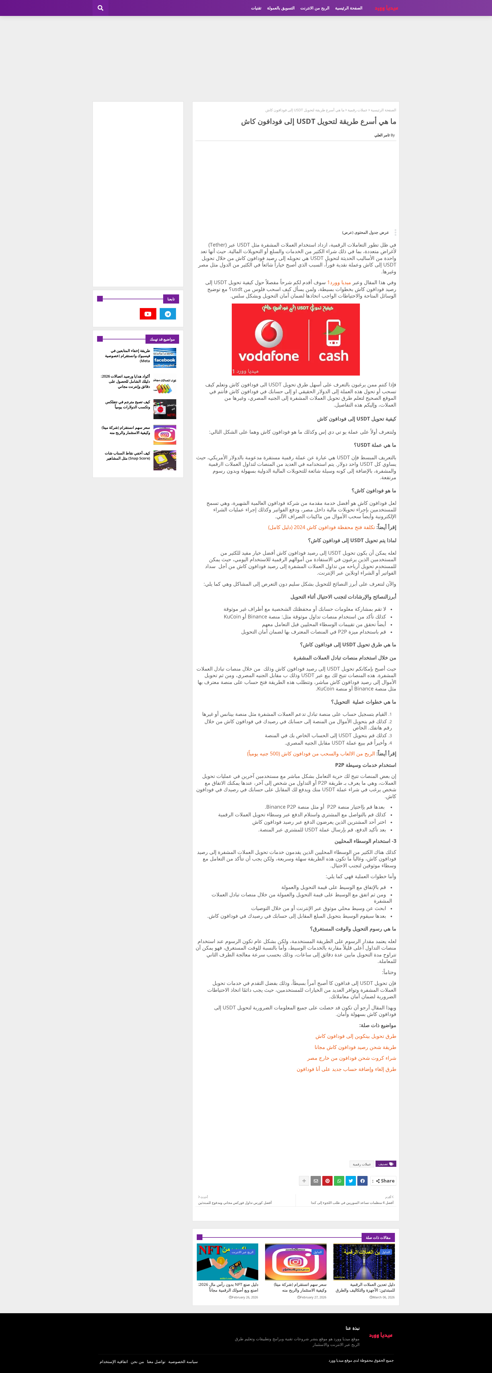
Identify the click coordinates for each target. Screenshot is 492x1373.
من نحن (137, 1361)
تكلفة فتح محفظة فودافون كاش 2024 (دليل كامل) (321, 527)
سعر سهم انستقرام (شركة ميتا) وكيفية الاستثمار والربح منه (300, 1287)
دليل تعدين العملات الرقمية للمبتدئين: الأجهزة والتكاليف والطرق (365, 1287)
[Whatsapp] (339, 1181)
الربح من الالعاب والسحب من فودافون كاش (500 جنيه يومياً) (311, 753)
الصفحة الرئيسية (348, 8)
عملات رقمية (358, 109)
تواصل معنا (156, 1361)
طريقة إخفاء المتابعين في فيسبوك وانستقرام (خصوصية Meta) (127, 355)
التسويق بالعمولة (281, 8)
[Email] (316, 1181)
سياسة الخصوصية (183, 1361)
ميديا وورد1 (339, 282)
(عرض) (347, 232)
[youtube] (148, 314)
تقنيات (256, 8)
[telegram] (168, 314)
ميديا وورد (336, 1360)
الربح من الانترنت (314, 8)
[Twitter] (351, 1181)
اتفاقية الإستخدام (114, 1361)
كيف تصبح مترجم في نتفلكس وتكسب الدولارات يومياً (127, 404)
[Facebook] (362, 1181)
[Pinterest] (327, 1181)
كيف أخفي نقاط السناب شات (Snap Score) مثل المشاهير (127, 455)
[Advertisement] (246, 59)
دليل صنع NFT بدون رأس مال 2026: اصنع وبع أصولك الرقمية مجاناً (228, 1287)
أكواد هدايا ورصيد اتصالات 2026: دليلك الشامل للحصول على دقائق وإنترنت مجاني (125, 381)
